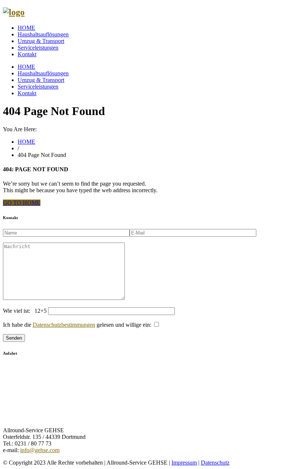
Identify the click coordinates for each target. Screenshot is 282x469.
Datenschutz (215, 462)
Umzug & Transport (41, 41)
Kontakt (27, 54)
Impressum (184, 462)
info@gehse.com (39, 450)
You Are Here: (20, 129)
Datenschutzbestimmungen (64, 325)
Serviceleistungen (38, 47)
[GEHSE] (14, 12)
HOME (26, 28)
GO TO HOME (21, 203)
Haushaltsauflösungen (43, 34)
